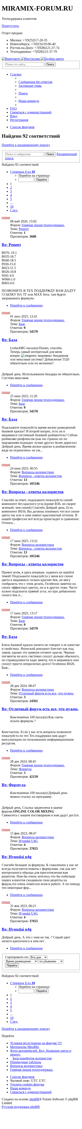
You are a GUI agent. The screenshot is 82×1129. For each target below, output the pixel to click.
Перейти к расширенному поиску (26, 145)
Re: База (9, 340)
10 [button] (11, 206)
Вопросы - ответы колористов (40, 476)
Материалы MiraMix (24, 1047)
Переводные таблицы (25, 1062)
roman (6, 217)
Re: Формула (14, 785)
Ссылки (15, 74)
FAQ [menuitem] (13, 108)
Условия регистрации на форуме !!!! (36, 1043)
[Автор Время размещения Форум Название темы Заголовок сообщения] (21, 961)
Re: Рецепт (11, 244)
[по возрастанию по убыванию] (50, 961)
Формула (25, 769)
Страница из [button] (22, 172)
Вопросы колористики (38, 472)
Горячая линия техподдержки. (43, 225)
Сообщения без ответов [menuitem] (35, 82)
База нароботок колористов (32, 1058)
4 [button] (11, 195)
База (22, 324)
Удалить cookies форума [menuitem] (27, 1084)
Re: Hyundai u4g (17, 856)
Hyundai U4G (28, 841)
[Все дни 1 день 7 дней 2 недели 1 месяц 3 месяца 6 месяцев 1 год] (38, 957)
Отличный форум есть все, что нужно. (46, 693)
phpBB (34, 1099)
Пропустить (10, 26)
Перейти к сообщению (26, 305)
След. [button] (14, 210)
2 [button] (11, 187)
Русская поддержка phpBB (21, 1107)
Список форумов (22, 1077)
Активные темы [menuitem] (30, 85)
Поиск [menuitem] (23, 93)
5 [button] (11, 199)
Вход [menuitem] (13, 116)
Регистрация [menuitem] (19, 120)
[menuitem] (31, 112)
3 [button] (11, 191)
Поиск (50, 64)
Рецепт (24, 229)
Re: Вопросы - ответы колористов (32, 492)
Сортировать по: (17, 957)
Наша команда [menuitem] (29, 101)
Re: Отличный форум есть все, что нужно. (40, 709)
